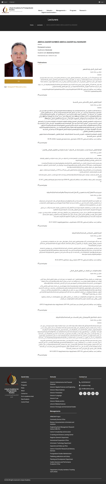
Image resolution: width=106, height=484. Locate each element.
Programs (73, 10)
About (40, 10)
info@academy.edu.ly (88, 388)
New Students (25, 399)
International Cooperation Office (59, 440)
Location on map (86, 385)
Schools (49, 10)
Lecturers (40, 25)
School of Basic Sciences (57, 390)
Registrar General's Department (59, 437)
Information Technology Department (60, 443)
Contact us (24, 393)
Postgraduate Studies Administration (60, 453)
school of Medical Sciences (58, 404)
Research (83, 10)
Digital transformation (49, 12)
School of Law (54, 398)
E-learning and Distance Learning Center (61, 434)
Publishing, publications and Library (60, 456)
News (22, 388)
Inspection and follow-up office (59, 446)
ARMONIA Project (55, 416)
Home (31, 25)
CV (19, 81)
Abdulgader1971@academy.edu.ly (16, 87)
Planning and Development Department (61, 459)
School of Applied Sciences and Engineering (62, 387)
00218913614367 (85, 382)
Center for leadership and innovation (60, 432)
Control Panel (25, 402)
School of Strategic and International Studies (63, 407)
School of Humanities (56, 392)
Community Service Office (57, 419)
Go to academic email (27, 396)
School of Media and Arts (57, 401)
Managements (60, 10)
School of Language (56, 395)
